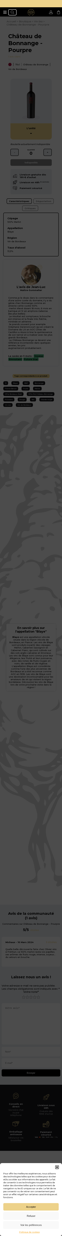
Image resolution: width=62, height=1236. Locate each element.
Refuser (31, 1216)
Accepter (31, 1206)
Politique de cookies (29, 1232)
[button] (57, 1167)
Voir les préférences (31, 1225)
